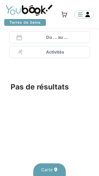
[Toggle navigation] (84, 14)
